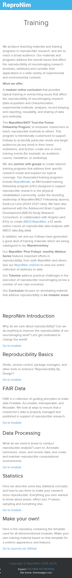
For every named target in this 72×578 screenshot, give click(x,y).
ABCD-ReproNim (34, 222)
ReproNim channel (27, 265)
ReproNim (17, 4)
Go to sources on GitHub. (20, 548)
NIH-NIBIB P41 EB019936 (41, 569)
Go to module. (12, 346)
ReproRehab (21, 182)
